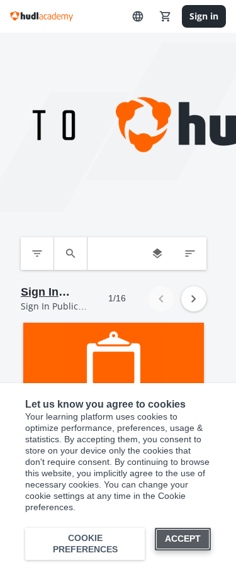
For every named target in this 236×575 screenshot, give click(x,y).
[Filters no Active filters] (37, 253)
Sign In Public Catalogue (48, 292)
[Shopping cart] (165, 16)
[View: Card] (157, 253)
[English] (137, 16)
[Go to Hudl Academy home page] (41, 16)
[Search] (70, 253)
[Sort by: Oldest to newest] (190, 253)
